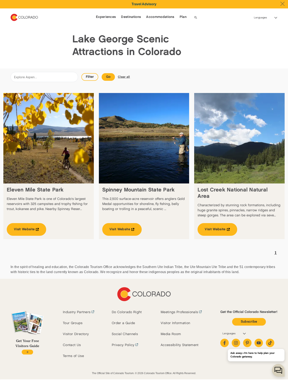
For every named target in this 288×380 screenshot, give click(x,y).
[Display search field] (196, 17)
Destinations (131, 17)
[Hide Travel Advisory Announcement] (282, 4)
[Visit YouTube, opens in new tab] (258, 343)
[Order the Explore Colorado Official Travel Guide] (27, 352)
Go (108, 76)
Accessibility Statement (179, 345)
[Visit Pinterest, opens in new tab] (247, 343)
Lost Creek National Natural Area (233, 193)
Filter (90, 76)
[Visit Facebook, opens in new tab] (224, 343)
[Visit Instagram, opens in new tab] (236, 343)
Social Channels (125, 334)
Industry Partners (76, 312)
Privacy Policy (123, 345)
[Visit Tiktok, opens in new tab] (270, 343)
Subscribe (249, 321)
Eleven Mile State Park (35, 189)
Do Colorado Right (127, 312)
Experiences (106, 17)
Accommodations (160, 17)
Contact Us (72, 345)
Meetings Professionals (179, 312)
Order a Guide (123, 323)
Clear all (124, 76)
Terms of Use (73, 356)
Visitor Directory (76, 334)
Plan (183, 17)
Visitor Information (175, 323)
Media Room (171, 334)
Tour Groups (73, 323)
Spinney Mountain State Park (138, 189)
